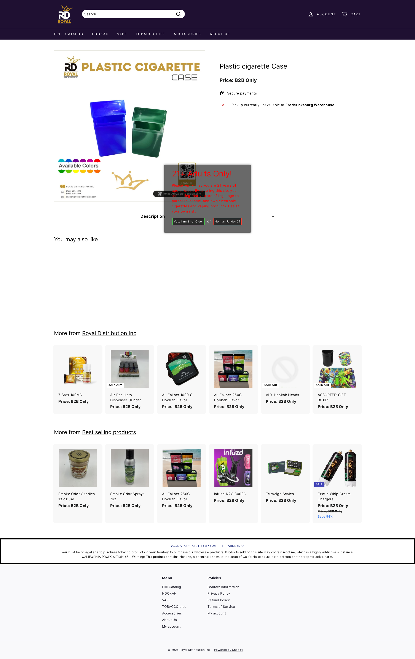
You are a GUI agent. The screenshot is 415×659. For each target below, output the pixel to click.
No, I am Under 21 (227, 221)
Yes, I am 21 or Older (188, 221)
